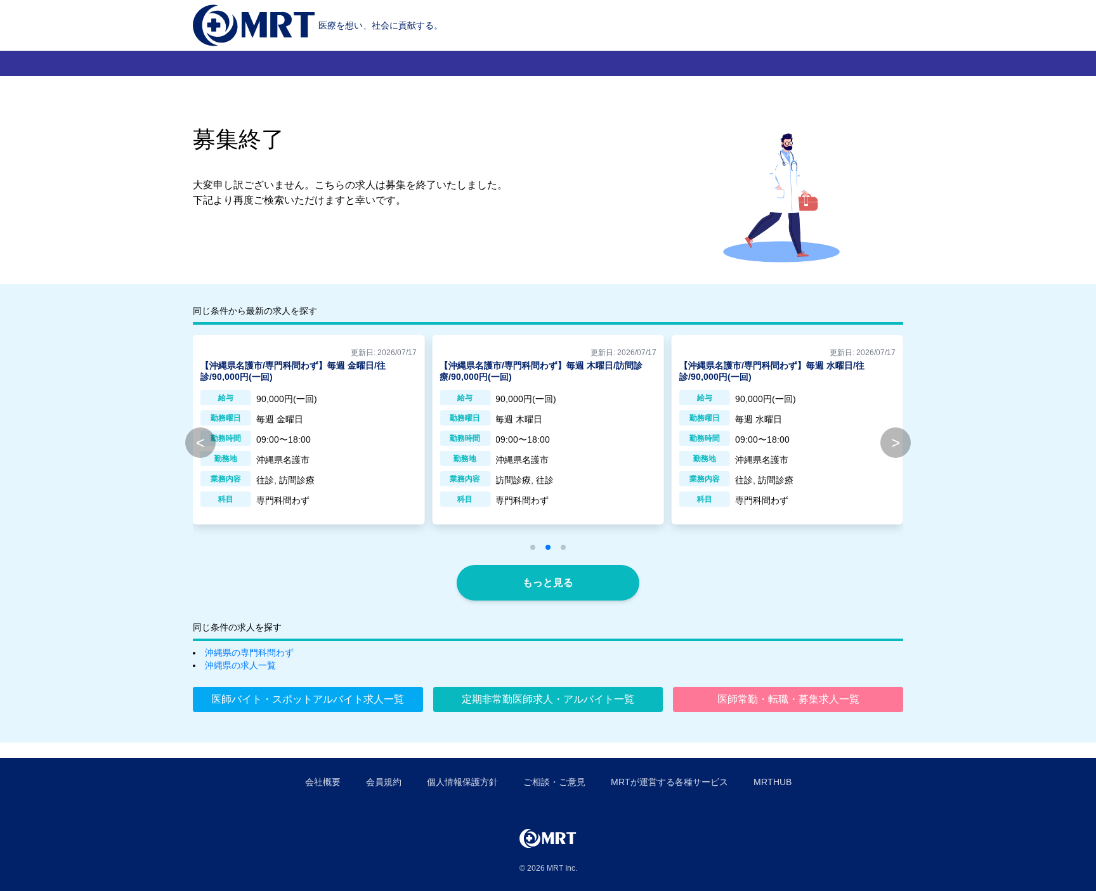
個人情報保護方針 (462, 782)
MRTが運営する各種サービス (669, 782)
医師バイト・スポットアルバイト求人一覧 (307, 699)
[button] (532, 547)
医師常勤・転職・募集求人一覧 (788, 699)
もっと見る (548, 582)
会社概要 (323, 782)
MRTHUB (773, 782)
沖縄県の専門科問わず (249, 652)
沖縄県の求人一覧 (240, 665)
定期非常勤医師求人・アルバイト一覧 (548, 699)
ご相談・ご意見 (554, 782)
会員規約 (383, 782)
